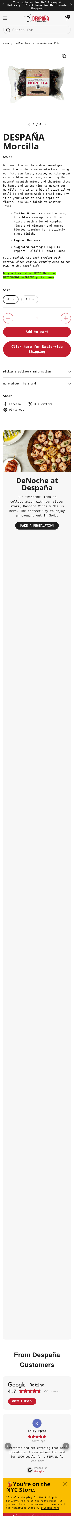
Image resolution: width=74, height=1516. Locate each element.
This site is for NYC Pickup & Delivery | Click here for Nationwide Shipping (37, 5)
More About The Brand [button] (19, 383)
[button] (67, 18)
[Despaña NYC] (36, 18)
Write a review (22, 1401)
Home (6, 43)
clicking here (50, 1507)
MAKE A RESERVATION (37, 525)
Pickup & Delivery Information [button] (27, 371)
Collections (23, 43)
